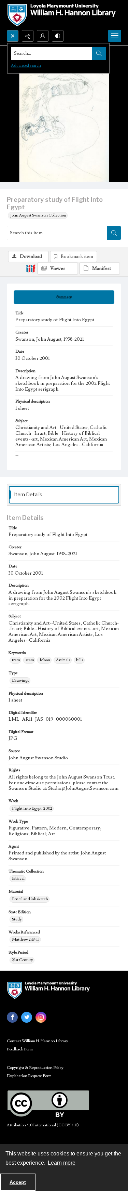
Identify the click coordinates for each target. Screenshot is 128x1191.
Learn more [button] (61, 1163)
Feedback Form (20, 1049)
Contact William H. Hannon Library (37, 1041)
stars (30, 660)
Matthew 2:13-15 (26, 939)
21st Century (22, 960)
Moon (45, 660)
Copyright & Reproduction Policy (35, 1067)
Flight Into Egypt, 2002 (32, 808)
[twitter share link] (26, 1017)
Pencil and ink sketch (30, 899)
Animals (63, 660)
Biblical (18, 878)
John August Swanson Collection (38, 215)
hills (79, 660)
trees (16, 660)
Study (17, 919)
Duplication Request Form (29, 1075)
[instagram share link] (40, 1017)
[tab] (64, 297)
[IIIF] (30, 268)
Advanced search (26, 65)
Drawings (20, 680)
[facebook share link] (12, 1017)
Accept (18, 1182)
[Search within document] (114, 233)
